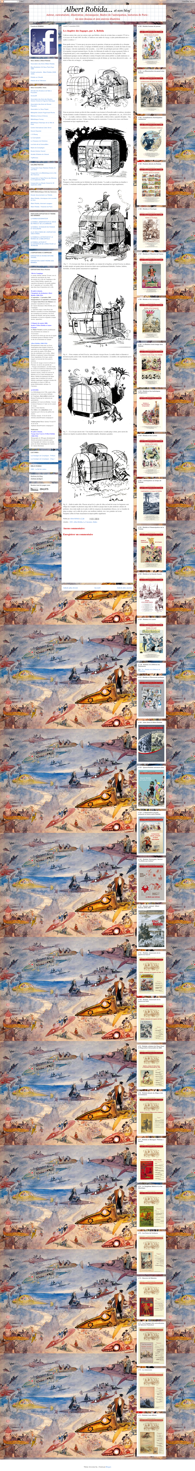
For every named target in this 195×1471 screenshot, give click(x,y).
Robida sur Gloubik (37, 77)
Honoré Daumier (36, 131)
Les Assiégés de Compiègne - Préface (43, 455)
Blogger (108, 1467)
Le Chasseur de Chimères (39, 141)
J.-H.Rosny (34, 134)
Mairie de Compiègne (37, 148)
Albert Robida (78, 522)
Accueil (97, 587)
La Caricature (87, 522)
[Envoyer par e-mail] (90, 519)
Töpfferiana (34, 157)
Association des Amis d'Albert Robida (42, 64)
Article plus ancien (124, 587)
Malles (95, 522)
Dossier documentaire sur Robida (41, 195)
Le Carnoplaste (36, 138)
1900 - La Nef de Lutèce (38, 469)
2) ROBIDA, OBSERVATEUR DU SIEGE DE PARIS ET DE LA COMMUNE (43, 222)
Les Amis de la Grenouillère (39, 144)
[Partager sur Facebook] (96, 519)
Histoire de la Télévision (38, 80)
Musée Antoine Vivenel (38, 151)
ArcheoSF (34, 96)
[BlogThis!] (92, 519)
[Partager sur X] (94, 519)
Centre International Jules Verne (41, 127)
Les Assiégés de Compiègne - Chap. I (43, 459)
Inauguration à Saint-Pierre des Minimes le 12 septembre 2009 (44, 179)
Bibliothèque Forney (37, 119)
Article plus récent (70, 587)
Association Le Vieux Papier (40, 109)
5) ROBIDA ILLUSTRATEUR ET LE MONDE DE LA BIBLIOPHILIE (42, 238)
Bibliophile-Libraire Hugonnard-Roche (43, 112)
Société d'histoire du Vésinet (40, 154)
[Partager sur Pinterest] (98, 519)
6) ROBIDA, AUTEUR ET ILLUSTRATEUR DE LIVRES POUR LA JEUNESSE (43, 243)
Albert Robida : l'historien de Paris (41, 206)
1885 (71, 522)
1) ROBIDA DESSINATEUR (39, 218)
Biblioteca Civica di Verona (39, 116)
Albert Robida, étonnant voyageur (41, 203)
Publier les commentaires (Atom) (102, 594)
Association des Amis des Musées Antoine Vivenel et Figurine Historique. (43, 100)
